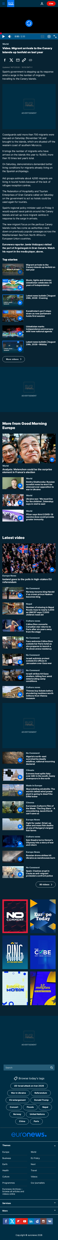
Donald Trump (41, 1100)
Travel (34, 1170)
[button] (13, 359)
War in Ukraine (18, 1093)
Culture (5, 1176)
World (5, 465)
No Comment (33, 588)
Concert (14, 1107)
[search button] (52, 1067)
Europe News (9, 575)
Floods (30, 1107)
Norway (17, 1114)
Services (6, 1203)
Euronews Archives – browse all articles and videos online (13, 1191)
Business (6, 1158)
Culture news (33, 621)
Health (5, 1170)
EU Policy (35, 1158)
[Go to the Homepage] (10, 3)
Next (33, 1164)
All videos (44, 884)
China (22, 1121)
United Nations (37, 1114)
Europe (5, 1152)
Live (51, 3)
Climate (30, 770)
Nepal (29, 604)
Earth (4, 1164)
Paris (36, 1121)
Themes (6, 1145)
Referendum (41, 1093)
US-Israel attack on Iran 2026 (29, 1085)
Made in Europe (34, 785)
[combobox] (29, 1067)
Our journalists (38, 1182)
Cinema (30, 802)
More (5, 1210)
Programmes (8, 1182)
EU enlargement (17, 1100)
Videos (34, 1176)
